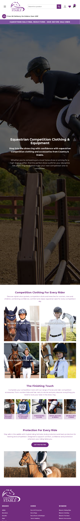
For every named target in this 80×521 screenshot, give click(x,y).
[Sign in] (65, 6)
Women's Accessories (65, 518)
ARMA (3, 510)
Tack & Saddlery (35, 518)
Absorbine (5, 513)
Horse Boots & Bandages (38, 515)
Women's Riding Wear (65, 510)
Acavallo (4, 515)
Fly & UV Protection (36, 510)
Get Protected (40, 444)
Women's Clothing (64, 513)
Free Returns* (13, 16)
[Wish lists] (69, 6)
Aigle (3, 518)
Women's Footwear (64, 515)
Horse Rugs (34, 513)
